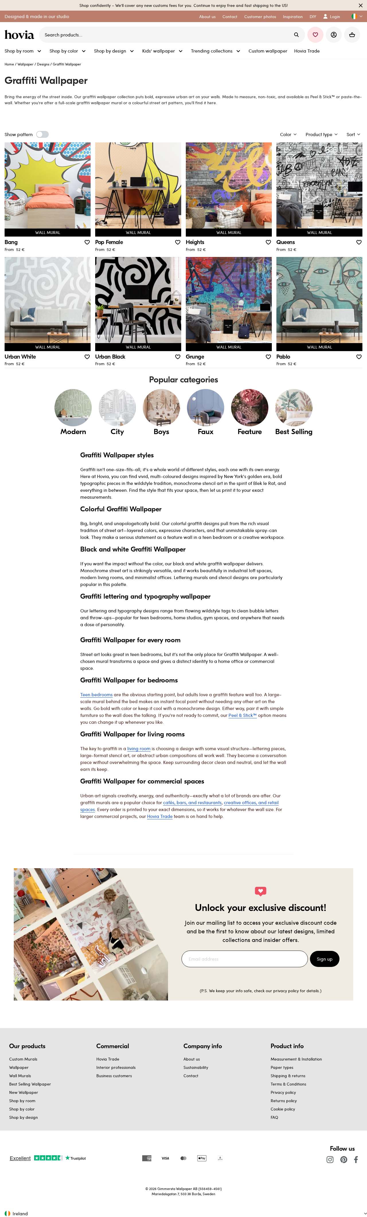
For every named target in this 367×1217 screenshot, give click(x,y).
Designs (43, 64)
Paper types (282, 1067)
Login (335, 16)
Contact (191, 1075)
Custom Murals (23, 1059)
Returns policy (284, 1100)
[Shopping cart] (352, 35)
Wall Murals (20, 1075)
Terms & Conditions (288, 1084)
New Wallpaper (23, 1092)
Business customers (114, 1075)
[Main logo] (21, 35)
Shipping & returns (288, 1075)
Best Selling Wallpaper (30, 1084)
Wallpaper (25, 64)
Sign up (325, 959)
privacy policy (286, 990)
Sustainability (196, 1067)
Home (9, 64)
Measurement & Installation (296, 1059)
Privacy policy (283, 1092)
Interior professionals (116, 1067)
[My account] (334, 35)
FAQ (274, 1117)
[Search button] (296, 35)
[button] (354, 16)
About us (192, 1059)
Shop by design (23, 1117)
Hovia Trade (107, 1059)
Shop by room (22, 1100)
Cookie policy (283, 1109)
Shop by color (22, 1109)
